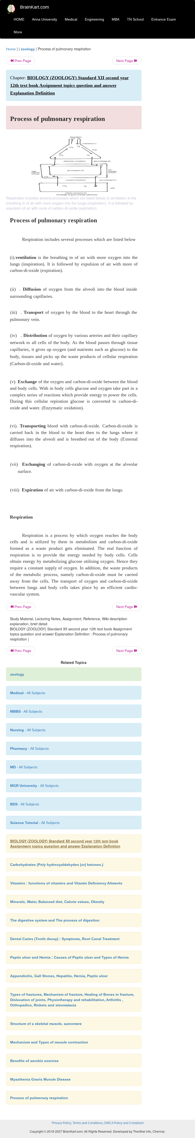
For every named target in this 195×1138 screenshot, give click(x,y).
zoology (28, 49)
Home (11, 49)
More (18, 32)
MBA (115, 19)
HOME (19, 19)
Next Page (125, 61)
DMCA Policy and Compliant (123, 1123)
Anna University (44, 19)
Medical (71, 19)
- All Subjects (27, 693)
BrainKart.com (34, 7)
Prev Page (22, 61)
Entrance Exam (163, 19)
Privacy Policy (61, 1123)
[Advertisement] (169, 122)
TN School (135, 19)
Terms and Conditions (88, 1123)
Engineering (94, 19)
